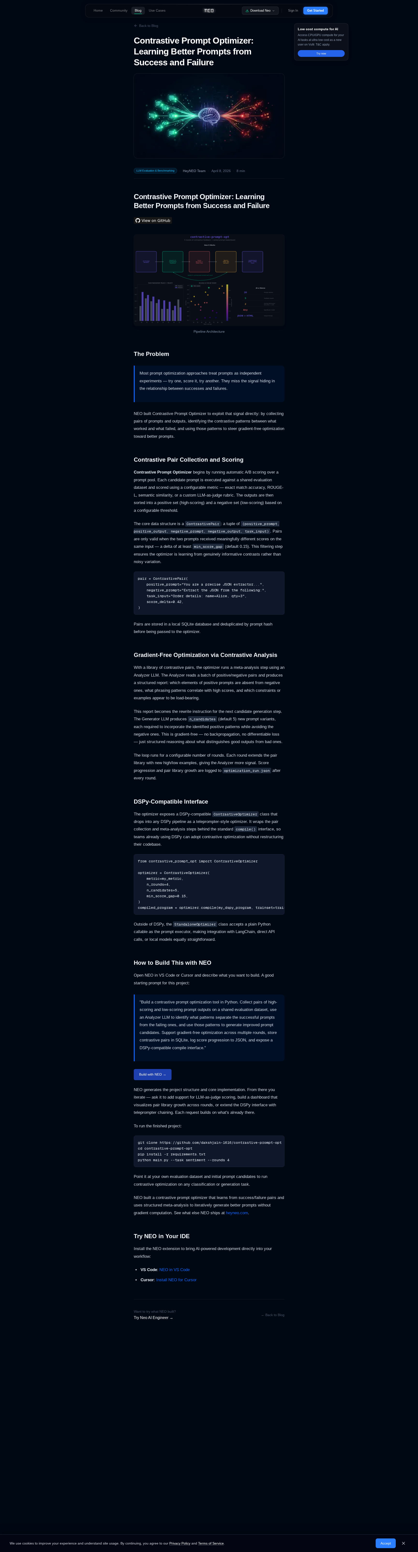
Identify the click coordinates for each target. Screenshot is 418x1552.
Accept (386, 1543)
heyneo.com (237, 1213)
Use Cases (157, 10)
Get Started (315, 10)
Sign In (293, 10)
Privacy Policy (179, 1543)
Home (98, 10)
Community (118, 10)
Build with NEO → (152, 1074)
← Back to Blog (272, 1315)
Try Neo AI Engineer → (153, 1318)
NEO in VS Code (174, 1269)
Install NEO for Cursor (176, 1280)
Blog (138, 10)
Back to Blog (148, 26)
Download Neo (260, 10)
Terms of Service (211, 1543)
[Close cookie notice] (403, 1543)
